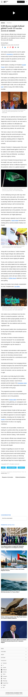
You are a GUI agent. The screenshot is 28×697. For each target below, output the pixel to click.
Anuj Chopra (5, 43)
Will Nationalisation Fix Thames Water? (10, 592)
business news (4, 473)
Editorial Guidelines (20, 477)
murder (3, 419)
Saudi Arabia (14, 220)
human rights (12, 399)
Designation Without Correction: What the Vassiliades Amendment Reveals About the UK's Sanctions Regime (14, 641)
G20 (2, 87)
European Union (22, 383)
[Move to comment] (18, 47)
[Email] (15, 47)
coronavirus (10, 54)
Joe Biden (17, 286)
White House (12, 278)
